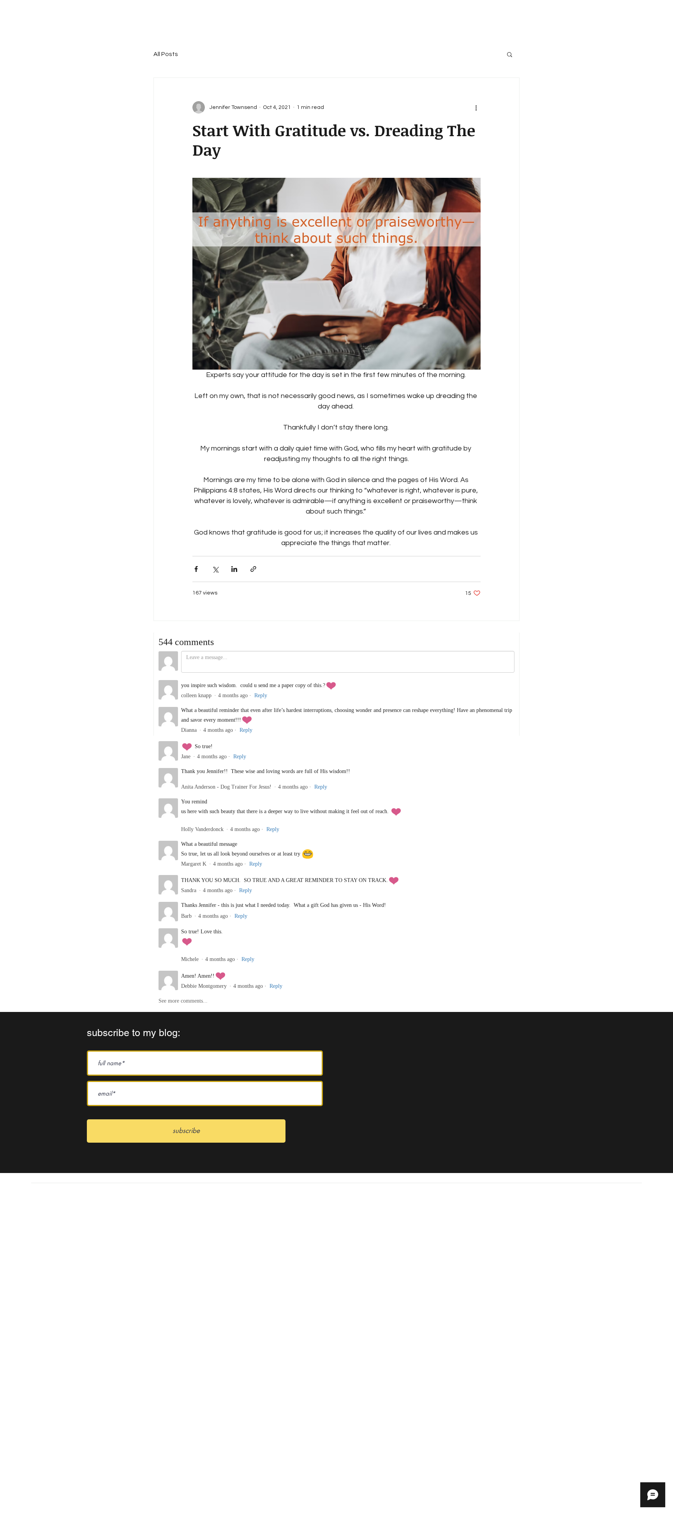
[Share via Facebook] (196, 569)
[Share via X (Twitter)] (215, 569)
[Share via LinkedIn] (234, 569)
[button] (509, 54)
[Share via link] (253, 569)
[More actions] (476, 107)
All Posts (165, 54)
